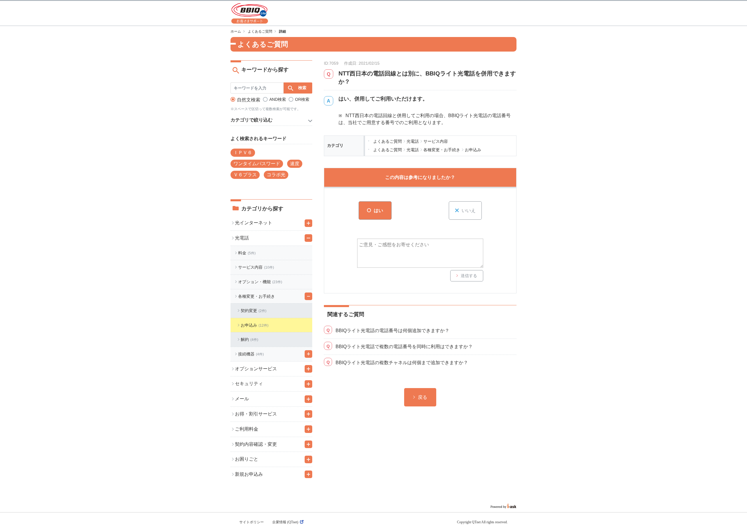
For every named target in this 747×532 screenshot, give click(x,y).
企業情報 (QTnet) (285, 522)
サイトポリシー (251, 522)
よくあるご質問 (260, 31)
